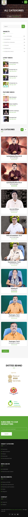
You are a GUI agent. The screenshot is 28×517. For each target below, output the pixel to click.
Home (10, 16)
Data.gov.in (4, 491)
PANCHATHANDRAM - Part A (14, 235)
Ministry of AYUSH (6, 482)
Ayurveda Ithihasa (14, 209)
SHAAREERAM (7, 39)
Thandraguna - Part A (14, 315)
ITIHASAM (6, 45)
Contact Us (4, 502)
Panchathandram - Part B (14, 262)
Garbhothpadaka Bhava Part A (14, 182)
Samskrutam (4, 456)
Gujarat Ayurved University (8, 484)
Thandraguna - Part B (14, 341)
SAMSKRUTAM (7, 48)
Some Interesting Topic (7, 458)
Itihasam (4, 453)
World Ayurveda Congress (7, 471)
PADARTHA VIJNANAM (9, 42)
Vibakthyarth (14, 288)
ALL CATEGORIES (8, 36)
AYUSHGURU (5, 469)
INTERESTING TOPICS (9, 51)
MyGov (3, 489)
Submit (6, 433)
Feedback (4, 504)
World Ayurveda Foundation (8, 486)
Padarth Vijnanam (6, 451)
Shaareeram (4, 449)
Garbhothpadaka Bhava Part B (14, 156)
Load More (5, 351)
